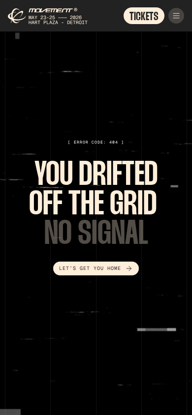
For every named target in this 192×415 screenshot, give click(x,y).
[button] (176, 16)
